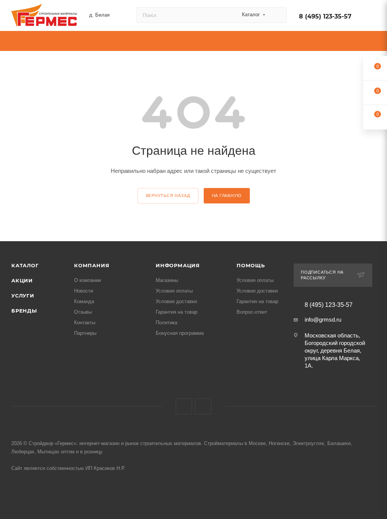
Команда (84, 301)
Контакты (84, 322)
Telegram (203, 406)
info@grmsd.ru (323, 319)
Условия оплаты (174, 291)
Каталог (25, 265)
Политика (166, 322)
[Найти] (277, 15)
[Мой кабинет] (372, 17)
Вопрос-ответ (252, 312)
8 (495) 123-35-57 (325, 16)
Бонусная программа (180, 333)
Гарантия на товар (176, 312)
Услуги (22, 296)
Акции (22, 280)
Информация (178, 265)
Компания (91, 265)
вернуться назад (168, 195)
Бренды (24, 311)
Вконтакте (184, 406)
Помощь (251, 265)
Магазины (167, 280)
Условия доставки (176, 301)
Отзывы (83, 312)
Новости (83, 291)
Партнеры (85, 333)
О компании (87, 280)
